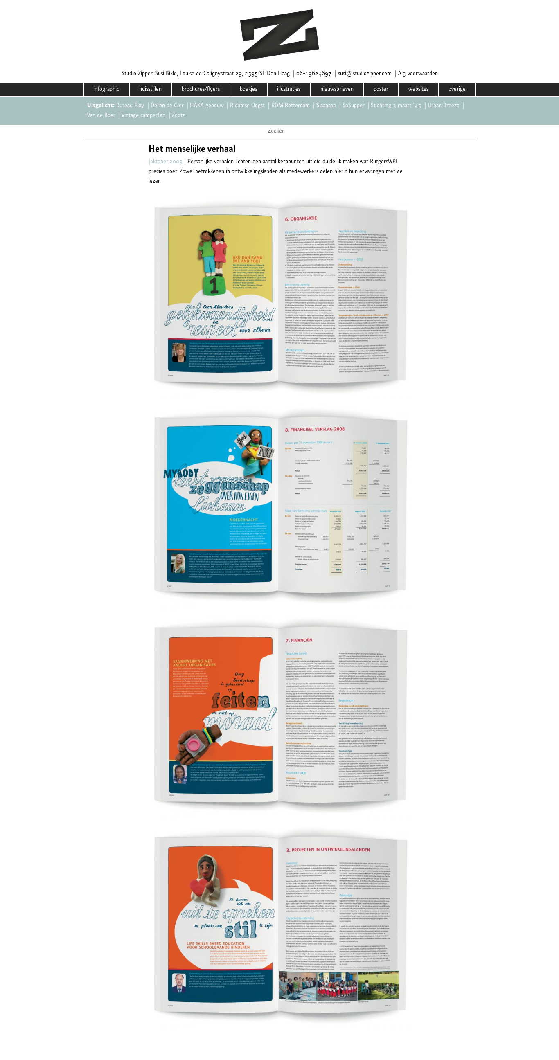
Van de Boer (101, 115)
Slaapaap (326, 105)
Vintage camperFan (143, 115)
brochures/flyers (201, 89)
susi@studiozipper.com (365, 74)
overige (457, 89)
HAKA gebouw (206, 105)
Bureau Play (130, 105)
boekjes (248, 89)
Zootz (178, 115)
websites (418, 89)
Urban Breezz (443, 105)
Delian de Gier (167, 105)
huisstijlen (150, 89)
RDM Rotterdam (290, 105)
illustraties (288, 89)
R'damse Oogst (247, 105)
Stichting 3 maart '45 (396, 105)
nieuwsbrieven (337, 89)
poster (381, 89)
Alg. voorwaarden (418, 74)
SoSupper (353, 105)
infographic (106, 89)
